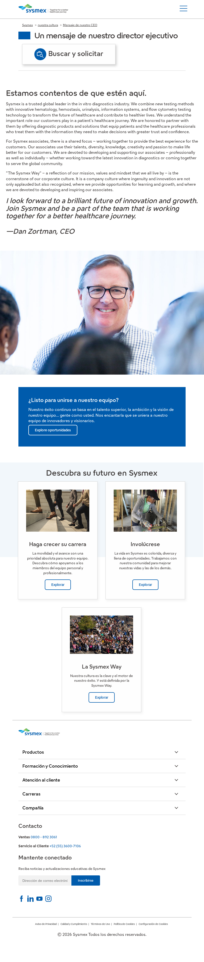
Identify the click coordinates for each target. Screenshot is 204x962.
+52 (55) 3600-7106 (65, 846)
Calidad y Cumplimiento (73, 924)
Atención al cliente (41, 780)
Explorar (57, 584)
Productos (33, 752)
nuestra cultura (48, 25)
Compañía (33, 808)
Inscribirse (86, 880)
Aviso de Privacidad (46, 924)
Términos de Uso (100, 924)
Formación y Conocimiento (50, 766)
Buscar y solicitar (75, 53)
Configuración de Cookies (153, 924)
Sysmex (27, 25)
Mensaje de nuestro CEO (80, 25)
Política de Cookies (124, 924)
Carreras (31, 794)
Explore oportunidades (53, 430)
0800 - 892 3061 (44, 837)
